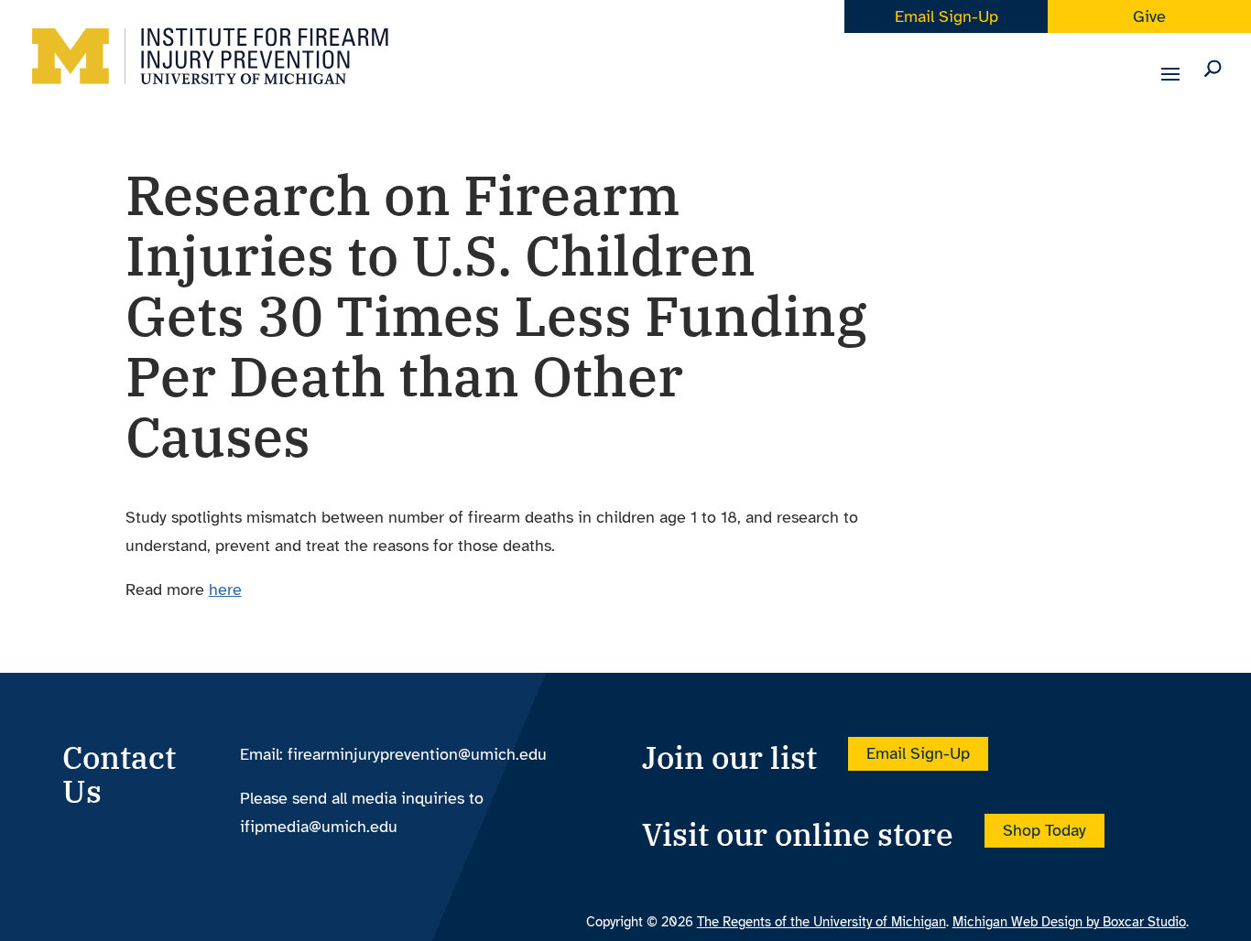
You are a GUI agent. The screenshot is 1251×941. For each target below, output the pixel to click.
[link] (210, 70)
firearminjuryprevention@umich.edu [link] (417, 754)
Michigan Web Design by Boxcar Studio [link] (1069, 922)
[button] (1170, 86)
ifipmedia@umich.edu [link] (318, 827)
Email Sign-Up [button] (918, 754)
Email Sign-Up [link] (946, 16)
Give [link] (1149, 16)
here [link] (225, 589)
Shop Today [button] (1044, 831)
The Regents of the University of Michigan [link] (821, 922)
